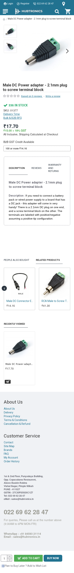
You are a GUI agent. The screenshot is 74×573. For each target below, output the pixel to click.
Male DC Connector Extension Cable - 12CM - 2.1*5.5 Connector (25, 301)
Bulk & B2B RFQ (12, 117)
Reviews (36, 168)
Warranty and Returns (54, 167)
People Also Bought (16, 260)
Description (17, 168)
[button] (22, 51)
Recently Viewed (14, 323)
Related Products (48, 260)
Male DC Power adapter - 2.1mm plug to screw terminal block (19, 364)
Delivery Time (11, 114)
